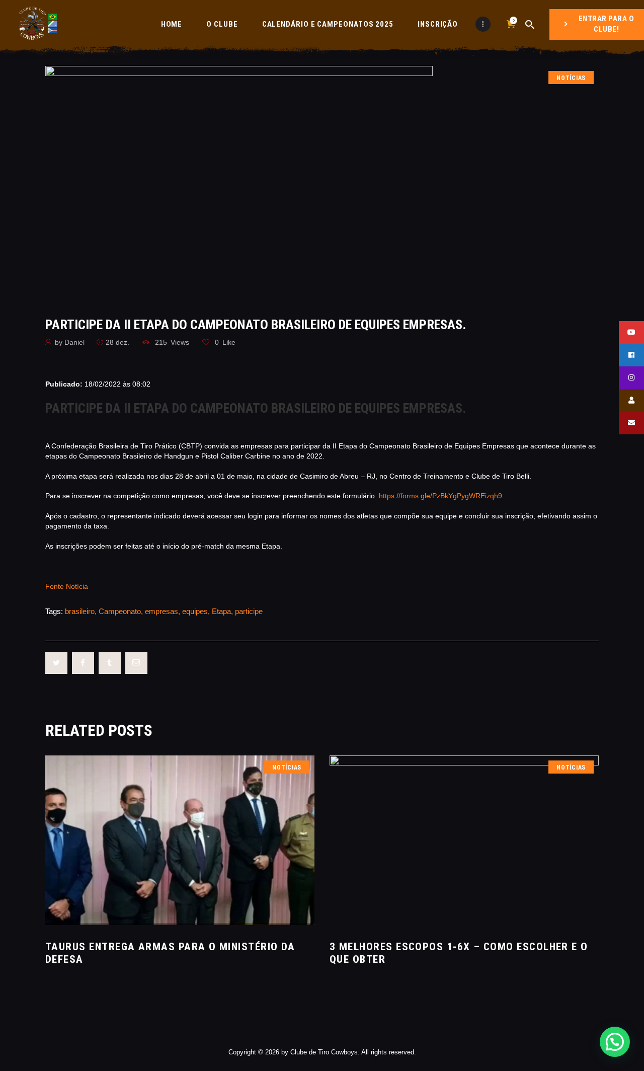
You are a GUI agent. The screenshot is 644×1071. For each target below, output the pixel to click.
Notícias (571, 78)
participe (249, 611)
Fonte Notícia (66, 586)
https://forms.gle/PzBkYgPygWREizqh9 (440, 496)
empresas (161, 611)
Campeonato (120, 611)
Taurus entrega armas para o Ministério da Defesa (170, 953)
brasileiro (80, 611)
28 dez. (117, 342)
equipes (195, 611)
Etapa (221, 611)
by (70, 342)
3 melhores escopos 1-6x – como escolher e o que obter (459, 953)
